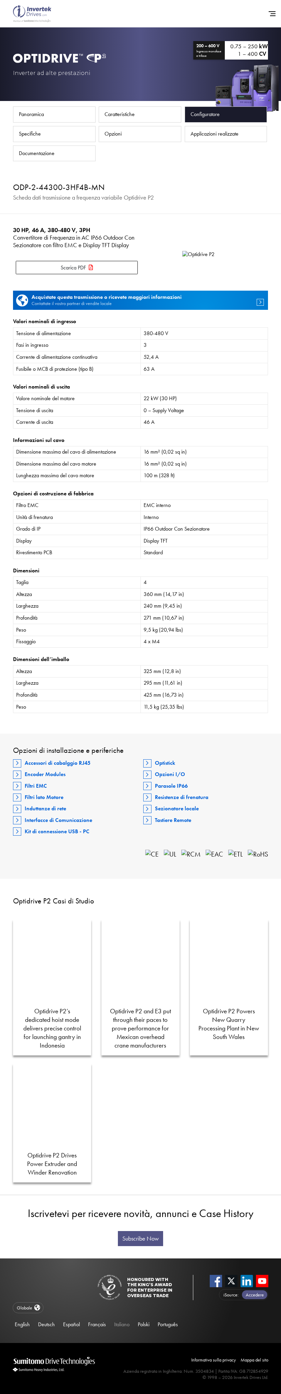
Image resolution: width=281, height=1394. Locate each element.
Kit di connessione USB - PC (57, 831)
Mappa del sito (254, 1360)
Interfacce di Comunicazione (58, 820)
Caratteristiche (120, 114)
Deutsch (46, 1324)
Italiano (122, 1324)
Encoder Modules (45, 774)
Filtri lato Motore (44, 797)
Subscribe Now (140, 1238)
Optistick (165, 762)
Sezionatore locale (177, 808)
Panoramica (31, 114)
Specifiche (30, 133)
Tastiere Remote (173, 820)
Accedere (255, 1295)
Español (71, 1324)
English (22, 1324)
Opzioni (113, 133)
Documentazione (36, 153)
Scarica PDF (73, 267)
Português (168, 1324)
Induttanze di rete (45, 808)
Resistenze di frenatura (181, 797)
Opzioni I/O (170, 774)
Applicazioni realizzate (215, 133)
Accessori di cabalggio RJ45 (57, 762)
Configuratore (205, 114)
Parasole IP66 (171, 785)
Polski (143, 1324)
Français (97, 1324)
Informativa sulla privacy (213, 1360)
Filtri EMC (36, 785)
